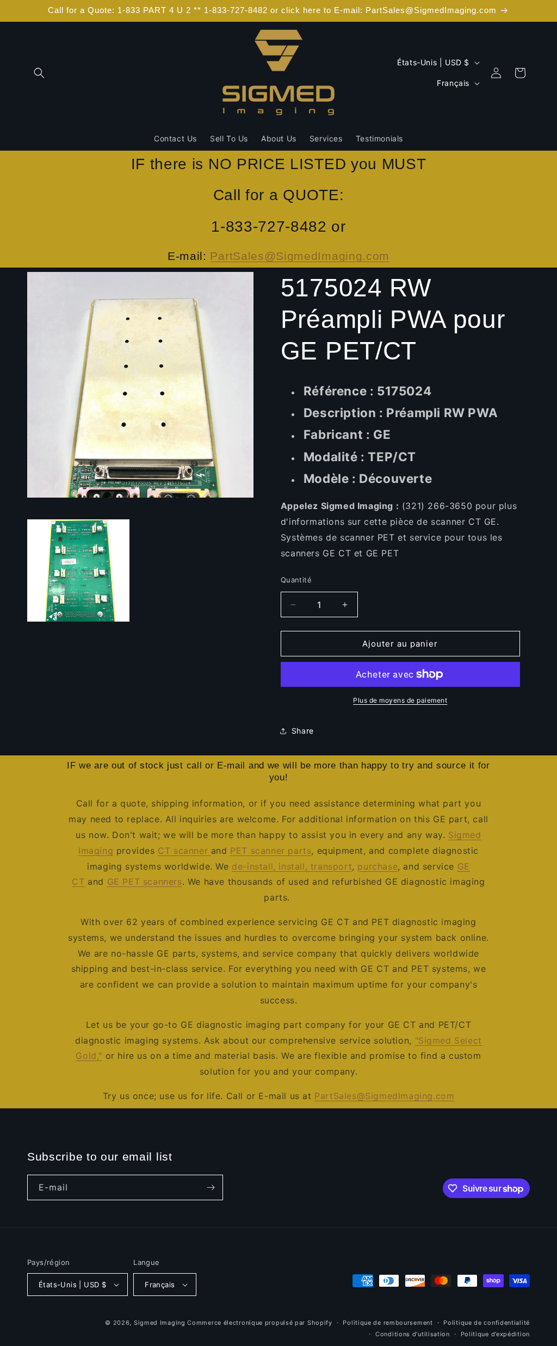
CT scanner (184, 850)
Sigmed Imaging (159, 1322)
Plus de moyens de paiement (400, 700)
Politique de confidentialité (486, 1322)
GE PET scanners (144, 881)
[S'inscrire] (210, 1187)
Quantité (296, 579)
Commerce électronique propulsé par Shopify (259, 1322)
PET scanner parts (270, 850)
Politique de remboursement (387, 1322)
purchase (377, 866)
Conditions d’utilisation (412, 1334)
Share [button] (303, 730)
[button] (39, 73)
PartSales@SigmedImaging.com (299, 256)
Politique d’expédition (495, 1334)
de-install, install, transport (292, 866)
